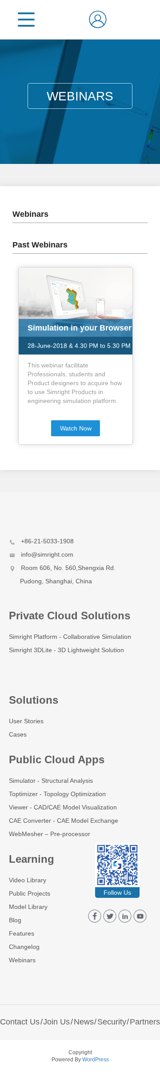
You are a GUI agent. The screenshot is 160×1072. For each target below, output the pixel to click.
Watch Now (76, 428)
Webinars (22, 960)
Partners (145, 1021)
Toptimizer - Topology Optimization (57, 793)
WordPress (95, 1059)
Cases (18, 734)
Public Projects (29, 893)
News (84, 1021)
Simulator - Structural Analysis (51, 780)
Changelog (24, 946)
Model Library (28, 906)
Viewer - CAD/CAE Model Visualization (63, 807)
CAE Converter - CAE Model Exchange (63, 820)
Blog (15, 920)
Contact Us (20, 1021)
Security (111, 1021)
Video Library (27, 880)
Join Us (56, 1021)
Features (21, 933)
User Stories (26, 721)
